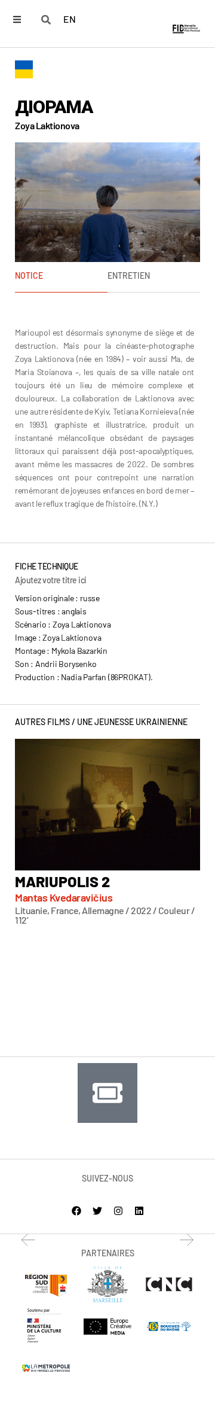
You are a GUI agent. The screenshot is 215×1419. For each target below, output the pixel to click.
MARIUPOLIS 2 (62, 881)
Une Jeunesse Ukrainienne (132, 722)
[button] (28, 1239)
